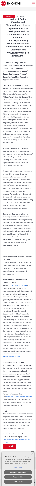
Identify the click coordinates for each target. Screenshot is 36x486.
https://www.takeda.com (11, 357)
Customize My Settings (18, 472)
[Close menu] (33, 3)
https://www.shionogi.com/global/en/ (19, 397)
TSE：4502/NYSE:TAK (18, 285)
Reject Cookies (18, 477)
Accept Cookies (18, 481)
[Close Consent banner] (32, 453)
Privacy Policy (18, 467)
